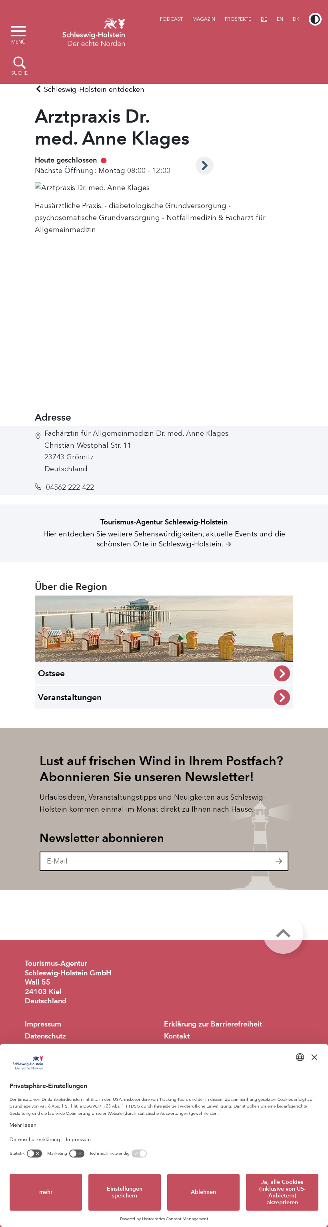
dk (296, 19)
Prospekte (238, 19)
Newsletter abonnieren (102, 838)
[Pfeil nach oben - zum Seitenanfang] (283, 934)
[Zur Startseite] (93, 31)
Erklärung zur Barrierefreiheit (213, 1024)
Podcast (171, 19)
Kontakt (177, 1036)
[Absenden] (279, 862)
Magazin (203, 19)
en (280, 19)
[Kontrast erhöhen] (315, 19)
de (264, 19)
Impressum (43, 1024)
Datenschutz (45, 1036)
